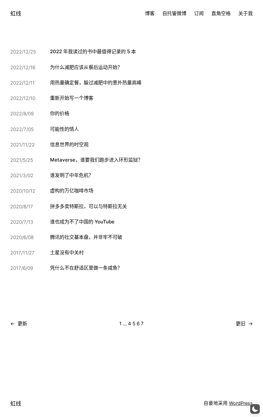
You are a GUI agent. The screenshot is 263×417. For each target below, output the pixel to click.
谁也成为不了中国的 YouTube (82, 222)
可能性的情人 (64, 129)
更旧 (244, 324)
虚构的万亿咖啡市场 (71, 191)
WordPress (241, 403)
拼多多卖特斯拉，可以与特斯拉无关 (88, 206)
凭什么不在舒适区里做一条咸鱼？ (86, 268)
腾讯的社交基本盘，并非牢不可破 (86, 237)
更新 (18, 324)
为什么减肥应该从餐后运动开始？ (86, 67)
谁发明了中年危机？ (71, 175)
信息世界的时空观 (69, 144)
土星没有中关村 (67, 252)
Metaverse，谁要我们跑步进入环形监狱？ (96, 160)
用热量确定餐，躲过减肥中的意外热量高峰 (95, 82)
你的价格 (59, 113)
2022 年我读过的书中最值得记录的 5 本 (93, 51)
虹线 (15, 13)
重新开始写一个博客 (71, 98)
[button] (255, 409)
